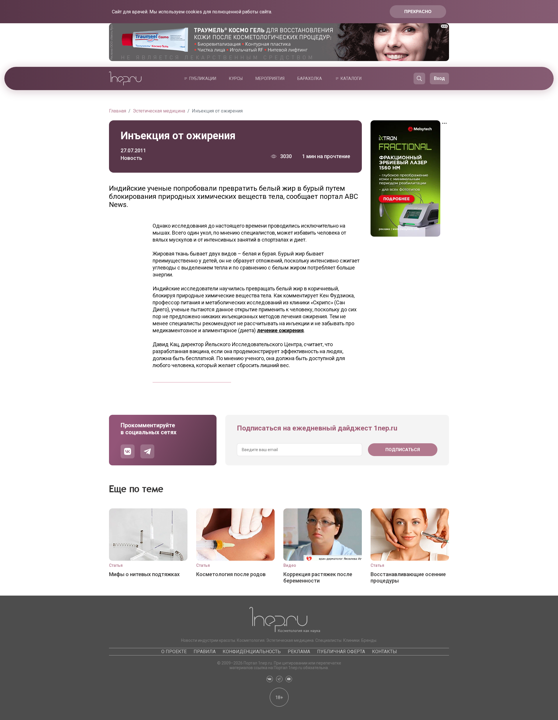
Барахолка (309, 78)
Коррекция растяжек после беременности (317, 577)
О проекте (174, 651)
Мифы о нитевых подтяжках (144, 574)
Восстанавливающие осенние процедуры (408, 577)
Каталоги (351, 78)
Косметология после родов (231, 574)
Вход (439, 78)
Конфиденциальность (252, 651)
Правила (205, 651)
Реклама (299, 651)
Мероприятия (270, 78)
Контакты (384, 651)
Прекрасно (418, 11)
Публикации (202, 78)
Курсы (236, 78)
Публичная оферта (341, 651)
